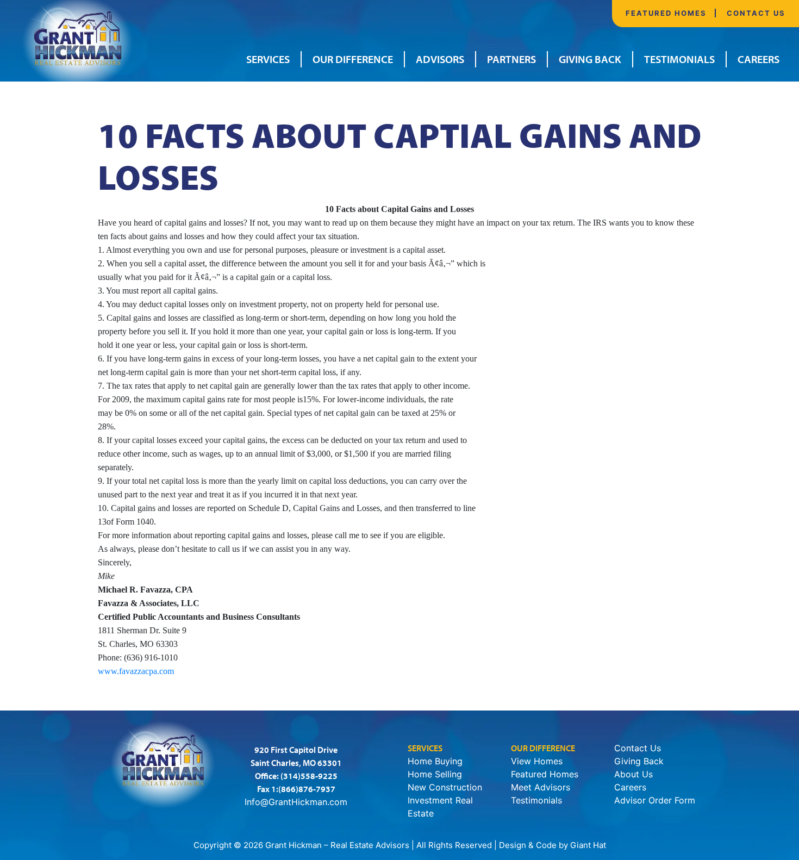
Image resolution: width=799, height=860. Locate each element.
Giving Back (590, 59)
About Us (633, 774)
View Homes (537, 761)
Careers (758, 59)
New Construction (445, 787)
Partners (511, 59)
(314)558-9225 (309, 775)
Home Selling (435, 774)
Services (268, 59)
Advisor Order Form (654, 800)
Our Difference (353, 59)
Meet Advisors (540, 787)
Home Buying (435, 761)
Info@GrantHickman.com (296, 801)
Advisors (440, 59)
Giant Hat (588, 845)
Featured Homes (666, 13)
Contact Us (756, 13)
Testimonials (679, 59)
